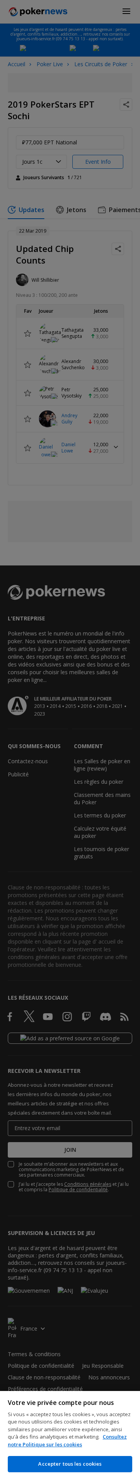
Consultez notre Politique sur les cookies (67, 1440)
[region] (70, 1435)
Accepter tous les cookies (70, 1463)
